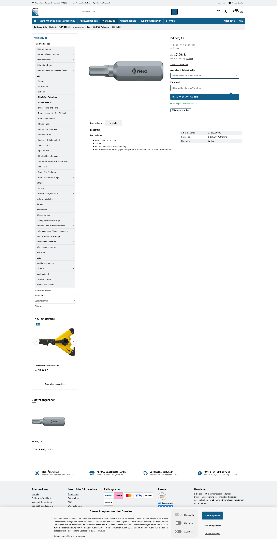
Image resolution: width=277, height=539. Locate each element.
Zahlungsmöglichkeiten (42, 498)
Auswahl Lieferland (179, 64)
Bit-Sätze (42, 91)
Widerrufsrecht (75, 506)
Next (73, 341)
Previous (36, 341)
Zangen (40, 182)
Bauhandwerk (43, 274)
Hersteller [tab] (113, 123)
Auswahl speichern (212, 525)
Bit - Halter (43, 86)
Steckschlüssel (44, 59)
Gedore (40, 268)
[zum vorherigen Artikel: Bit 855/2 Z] (236, 27)
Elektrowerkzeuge (43, 290)
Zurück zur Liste (40, 27)
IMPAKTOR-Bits (45, 102)
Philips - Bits (44, 124)
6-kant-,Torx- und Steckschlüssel (52, 70)
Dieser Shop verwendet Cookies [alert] (110, 511)
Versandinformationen (42, 502)
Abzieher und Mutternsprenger (51, 225)
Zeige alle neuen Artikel (55, 384)
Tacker (40, 204)
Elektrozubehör (44, 49)
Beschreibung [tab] (95, 123)
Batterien (41, 252)
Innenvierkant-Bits (46, 118)
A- (224, 3)
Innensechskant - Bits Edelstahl (52, 113)
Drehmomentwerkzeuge (48, 177)
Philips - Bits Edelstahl (48, 129)
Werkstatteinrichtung (46, 241)
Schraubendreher (45, 65)
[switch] (178, 514)
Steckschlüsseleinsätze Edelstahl (53, 161)
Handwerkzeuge (42, 43)
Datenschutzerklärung (204, 497)
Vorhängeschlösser (45, 263)
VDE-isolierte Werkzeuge (48, 236)
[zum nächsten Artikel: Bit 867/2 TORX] (242, 27)
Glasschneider (43, 215)
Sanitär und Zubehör (46, 284)
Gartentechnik (41, 300)
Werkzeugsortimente (46, 247)
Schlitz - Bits (44, 145)
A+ (219, 3)
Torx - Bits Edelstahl (47, 172)
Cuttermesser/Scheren (47, 193)
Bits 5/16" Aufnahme (217, 137)
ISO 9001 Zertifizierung (42, 506)
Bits (39, 76)
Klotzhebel (42, 209)
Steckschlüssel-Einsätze (48, 54)
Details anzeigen (212, 533)
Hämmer (41, 188)
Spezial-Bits (43, 150)
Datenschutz (73, 498)
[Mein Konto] (225, 11)
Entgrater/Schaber (45, 199)
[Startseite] (35, 21)
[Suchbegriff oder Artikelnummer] (174, 12)
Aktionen (39, 306)
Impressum (73, 494)
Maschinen (40, 295)
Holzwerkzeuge (44, 279)
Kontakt (35, 494)
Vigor (39, 258)
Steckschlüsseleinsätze (49, 156)
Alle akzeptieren (212, 515)
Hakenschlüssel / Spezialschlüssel (52, 231)
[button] (218, 11)
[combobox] (204, 76)
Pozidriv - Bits (44, 134)
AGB (70, 502)
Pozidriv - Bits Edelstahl (49, 140)
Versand (189, 58)
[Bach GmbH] (35, 12)
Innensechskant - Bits (48, 107)
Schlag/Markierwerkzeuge (48, 220)
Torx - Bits (42, 166)
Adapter (41, 81)
